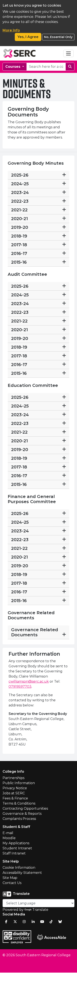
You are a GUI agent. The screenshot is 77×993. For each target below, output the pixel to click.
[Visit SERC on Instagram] (24, 921)
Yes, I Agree (28, 37)
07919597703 (20, 687)
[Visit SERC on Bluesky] (60, 921)
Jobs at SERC (14, 793)
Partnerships (13, 778)
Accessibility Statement (22, 873)
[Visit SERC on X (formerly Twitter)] (15, 921)
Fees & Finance (15, 798)
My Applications (16, 843)
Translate (40, 910)
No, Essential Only (58, 37)
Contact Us (12, 883)
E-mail (8, 833)
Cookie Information (19, 868)
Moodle (9, 838)
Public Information (19, 783)
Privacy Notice (15, 788)
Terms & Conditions (19, 803)
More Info (11, 30)
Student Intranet (17, 848)
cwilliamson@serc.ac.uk (29, 681)
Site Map (10, 878)
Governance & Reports (22, 814)
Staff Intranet (14, 853)
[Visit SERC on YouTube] (42, 921)
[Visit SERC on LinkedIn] (33, 921)
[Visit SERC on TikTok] (51, 921)
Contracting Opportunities (25, 808)
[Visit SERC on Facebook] (6, 921)
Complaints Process (19, 819)
